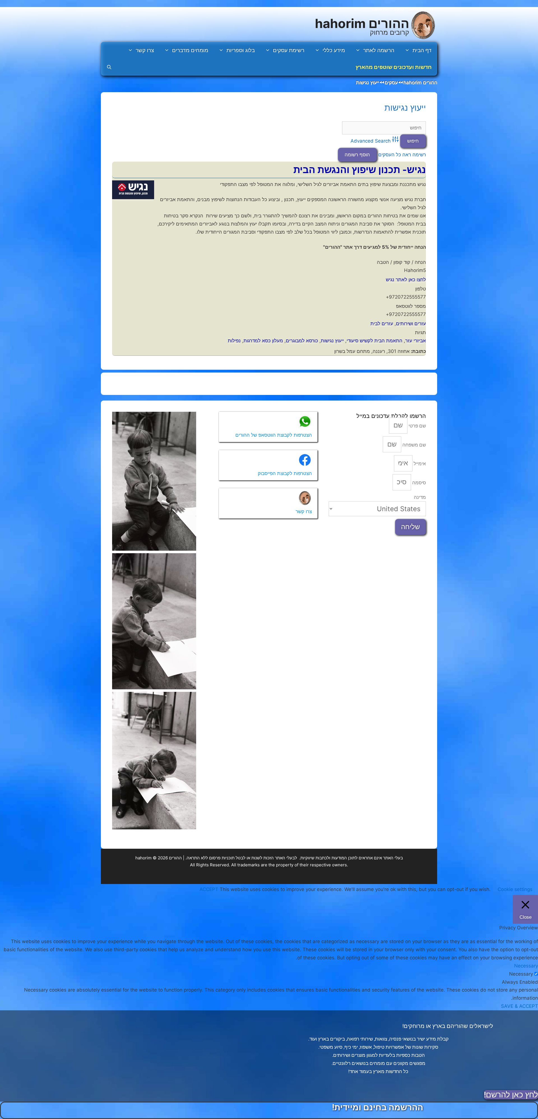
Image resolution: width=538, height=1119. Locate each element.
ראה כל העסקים (394, 154)
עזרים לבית (381, 323)
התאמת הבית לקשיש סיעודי (374, 340)
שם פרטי (416, 426)
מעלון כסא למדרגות (263, 340)
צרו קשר (145, 50)
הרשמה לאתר (378, 50)
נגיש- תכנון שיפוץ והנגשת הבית (359, 169)
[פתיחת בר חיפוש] (109, 67)
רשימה (419, 154)
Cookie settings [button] (515, 889)
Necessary (521, 974)
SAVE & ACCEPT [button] (519, 1006)
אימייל (419, 463)
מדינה (420, 497)
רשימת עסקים (288, 50)
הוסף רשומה (357, 154)
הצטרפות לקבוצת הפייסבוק (285, 473)
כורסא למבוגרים (302, 340)
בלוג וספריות (240, 50)
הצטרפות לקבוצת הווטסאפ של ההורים (273, 435)
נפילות (234, 340)
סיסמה (418, 482)
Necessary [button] (526, 966)
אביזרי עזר (415, 340)
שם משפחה (413, 445)
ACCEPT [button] (209, 889)
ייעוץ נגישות (405, 108)
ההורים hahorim (362, 23)
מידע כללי (334, 50)
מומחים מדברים (190, 50)
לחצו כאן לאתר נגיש (406, 279)
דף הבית (422, 50)
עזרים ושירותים (411, 323)
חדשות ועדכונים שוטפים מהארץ (394, 67)
